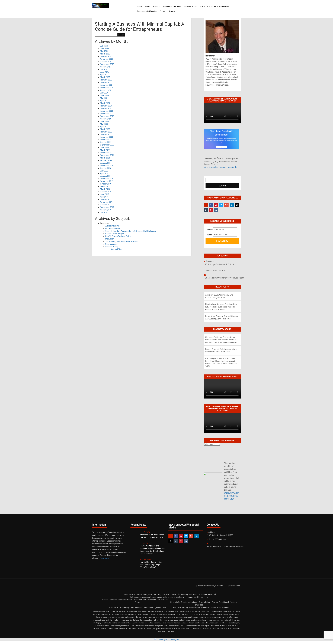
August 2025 (105, 67)
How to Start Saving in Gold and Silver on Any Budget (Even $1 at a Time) (151, 564)
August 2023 (105, 119)
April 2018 (104, 197)
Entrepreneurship (112, 228)
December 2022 (106, 137)
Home (139, 6)
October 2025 (105, 62)
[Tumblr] (206, 210)
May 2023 (104, 124)
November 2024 (106, 88)
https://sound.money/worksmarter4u (220, 167)
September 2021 (107, 155)
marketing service (212, 358)
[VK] (216, 210)
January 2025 (105, 82)
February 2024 (106, 106)
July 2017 (104, 212)
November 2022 (106, 140)
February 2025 (106, 80)
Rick (207, 349)
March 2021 (105, 158)
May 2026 (104, 51)
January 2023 (105, 134)
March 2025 (105, 77)
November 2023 (106, 114)
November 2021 (106, 153)
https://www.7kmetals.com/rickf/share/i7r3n (231, 496)
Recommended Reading (147, 11)
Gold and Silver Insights (114, 234)
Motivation (109, 239)
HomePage (198, 605)
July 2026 (104, 46)
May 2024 (104, 98)
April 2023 (104, 127)
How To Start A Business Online (118, 236)
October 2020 (105, 168)
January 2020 (105, 176)
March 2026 (105, 54)
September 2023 (107, 116)
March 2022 (105, 150)
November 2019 (106, 181)
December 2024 (106, 85)
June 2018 (104, 194)
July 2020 (104, 171)
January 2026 (105, 56)
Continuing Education (172, 6)
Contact (163, 11)
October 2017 (105, 205)
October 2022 (105, 142)
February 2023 (106, 132)
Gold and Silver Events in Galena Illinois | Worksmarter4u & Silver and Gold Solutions (134, 600)
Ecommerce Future (207, 594)
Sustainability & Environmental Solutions (121, 241)
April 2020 (104, 173)
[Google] (226, 205)
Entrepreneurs (190, 6)
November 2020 (106, 166)
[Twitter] (221, 205)
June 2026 (104, 49)
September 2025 (107, 64)
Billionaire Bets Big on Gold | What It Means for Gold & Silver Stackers (201, 607)
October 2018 (105, 192)
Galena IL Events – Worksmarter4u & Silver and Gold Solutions (130, 231)
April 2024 (104, 101)
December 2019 (106, 179)
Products (156, 6)
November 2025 (106, 59)
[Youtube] (216, 205)
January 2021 (105, 163)
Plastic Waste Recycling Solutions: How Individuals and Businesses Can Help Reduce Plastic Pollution (221, 306)
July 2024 (104, 93)
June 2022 (104, 147)
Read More (104, 558)
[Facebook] (211, 205)
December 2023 (106, 111)
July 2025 (104, 69)
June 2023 (104, 121)
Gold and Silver (117, 249)
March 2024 (105, 103)
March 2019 (105, 189)
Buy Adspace (163, 594)
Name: (209, 229)
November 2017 (106, 202)
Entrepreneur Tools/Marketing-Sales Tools (148, 607)
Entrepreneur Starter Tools (197, 597)
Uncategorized (111, 244)
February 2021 (106, 160)
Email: (209, 235)
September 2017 (107, 207)
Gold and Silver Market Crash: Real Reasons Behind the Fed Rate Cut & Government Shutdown (221, 339)
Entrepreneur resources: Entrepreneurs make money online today (157, 597)
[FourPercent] (206, 205)
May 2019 (104, 186)
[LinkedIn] (232, 205)
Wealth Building (111, 247)
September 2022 (107, 145)
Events (172, 11)
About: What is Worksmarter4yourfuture (139, 594)
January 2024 (105, 108)
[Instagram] (237, 205)
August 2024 (105, 90)
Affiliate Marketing (112, 226)
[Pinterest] (211, 210)
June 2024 (104, 95)
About (147, 6)
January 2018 (105, 199)
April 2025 (104, 75)
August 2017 (105, 210)
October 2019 (105, 184)
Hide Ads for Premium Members (183, 602)
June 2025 (104, 72)
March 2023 (105, 129)
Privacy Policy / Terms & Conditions (214, 6)
